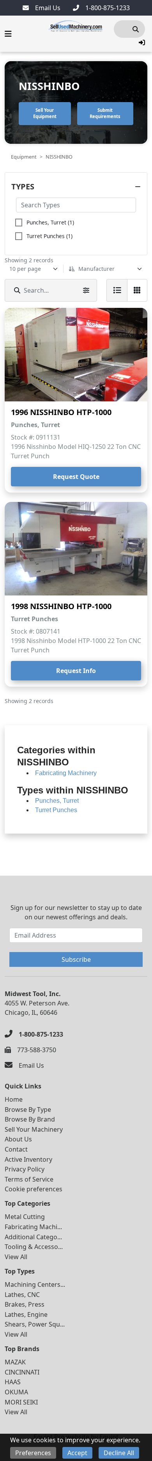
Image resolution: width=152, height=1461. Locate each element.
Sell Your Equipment (45, 113)
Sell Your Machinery (34, 1129)
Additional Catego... (33, 1237)
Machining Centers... (35, 1284)
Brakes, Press (24, 1304)
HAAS (13, 1382)
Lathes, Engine (26, 1314)
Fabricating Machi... (33, 1227)
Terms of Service (29, 1179)
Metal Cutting (25, 1216)
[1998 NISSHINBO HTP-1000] (76, 548)
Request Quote (76, 476)
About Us (18, 1139)
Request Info (76, 670)
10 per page (25, 268)
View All (16, 1257)
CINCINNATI (22, 1372)
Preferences (33, 1453)
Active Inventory (28, 1159)
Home (14, 1099)
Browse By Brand (30, 1119)
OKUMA (16, 1392)
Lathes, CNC (22, 1294)
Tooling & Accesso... (34, 1246)
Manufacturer (96, 268)
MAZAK (15, 1362)
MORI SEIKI (21, 1402)
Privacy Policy (24, 1169)
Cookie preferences (33, 1189)
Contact (16, 1149)
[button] (142, 42)
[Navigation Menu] (8, 33)
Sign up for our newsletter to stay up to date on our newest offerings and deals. (76, 912)
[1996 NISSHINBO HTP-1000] (76, 354)
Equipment (24, 156)
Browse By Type (28, 1109)
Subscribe (76, 959)
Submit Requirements (105, 113)
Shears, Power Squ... (35, 1324)
